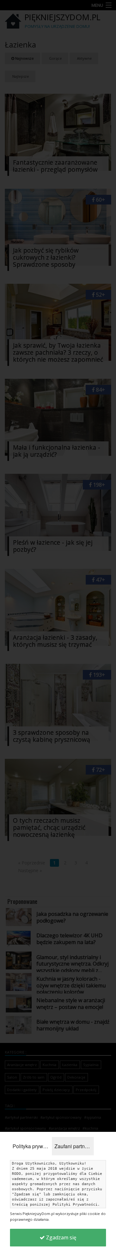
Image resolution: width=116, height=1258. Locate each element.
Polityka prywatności (32, 1146)
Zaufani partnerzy (74, 1146)
